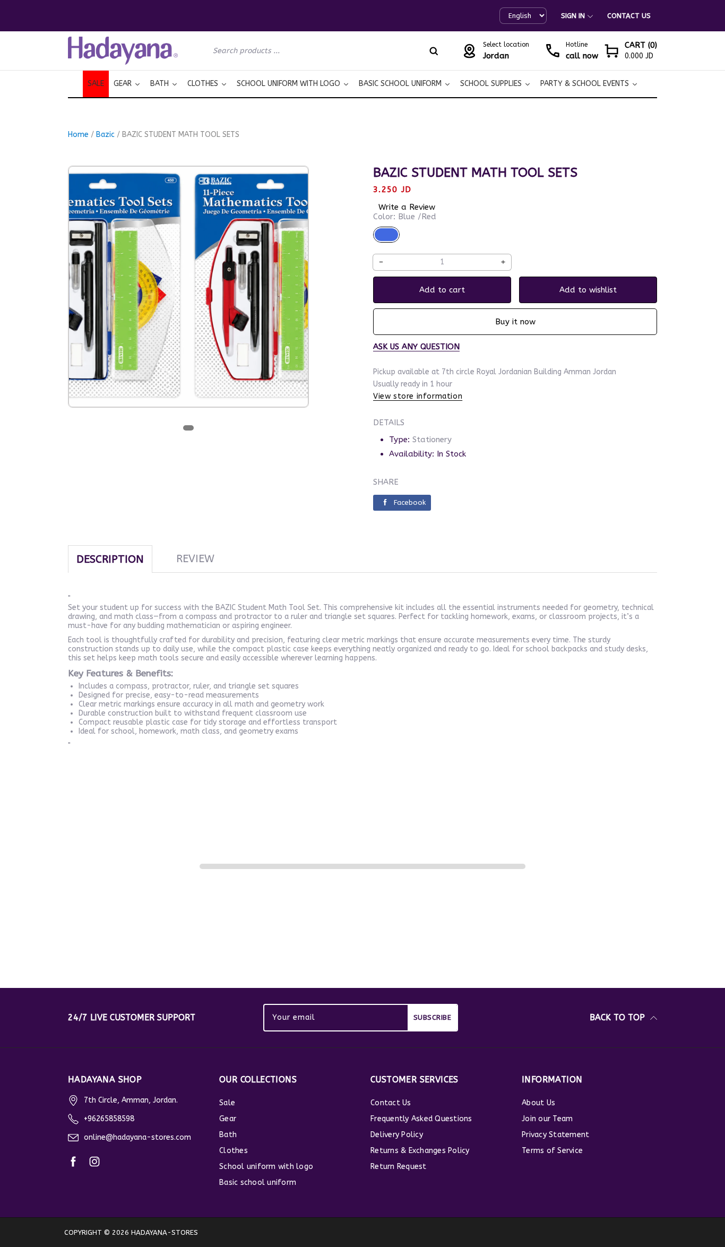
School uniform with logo (266, 1166)
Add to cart (442, 290)
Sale (227, 1102)
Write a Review (406, 207)
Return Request (398, 1166)
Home (78, 134)
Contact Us (629, 16)
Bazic (105, 134)
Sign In (573, 16)
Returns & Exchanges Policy (420, 1150)
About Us (538, 1102)
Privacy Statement (555, 1134)
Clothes (233, 1150)
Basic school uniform (257, 1182)
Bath (228, 1134)
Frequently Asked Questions (421, 1118)
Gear (227, 1118)
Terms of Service (552, 1150)
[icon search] (433, 51)
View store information (417, 396)
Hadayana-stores (164, 1232)
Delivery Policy (396, 1134)
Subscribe (432, 1017)
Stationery (432, 439)
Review (195, 559)
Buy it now (515, 321)
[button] (630, 50)
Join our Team (547, 1118)
